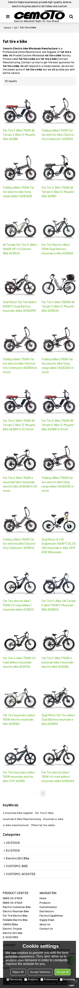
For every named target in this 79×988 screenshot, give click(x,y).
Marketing (69, 979)
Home (7, 27)
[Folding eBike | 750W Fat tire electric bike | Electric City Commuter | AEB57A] (59, 107)
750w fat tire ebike (43, 825)
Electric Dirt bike (12, 933)
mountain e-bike (53, 819)
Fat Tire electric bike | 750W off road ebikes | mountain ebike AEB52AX (58, 776)
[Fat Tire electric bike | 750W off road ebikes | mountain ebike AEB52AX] (59, 749)
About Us (45, 924)
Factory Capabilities (51, 915)
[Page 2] (43, 793)
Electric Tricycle (12, 928)
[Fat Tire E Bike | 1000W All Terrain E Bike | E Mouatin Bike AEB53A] (59, 278)
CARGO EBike (10, 924)
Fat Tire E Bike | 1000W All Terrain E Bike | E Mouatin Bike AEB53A (58, 306)
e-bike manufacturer (16, 825)
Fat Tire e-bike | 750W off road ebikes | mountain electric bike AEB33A (19, 662)
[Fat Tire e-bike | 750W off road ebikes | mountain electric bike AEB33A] (20, 635)
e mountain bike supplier (18, 812)
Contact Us (46, 928)
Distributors (47, 911)
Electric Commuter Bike (17, 907)
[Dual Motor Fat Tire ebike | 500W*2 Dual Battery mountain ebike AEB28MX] (20, 278)
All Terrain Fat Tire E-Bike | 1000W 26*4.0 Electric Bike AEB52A (20, 249)
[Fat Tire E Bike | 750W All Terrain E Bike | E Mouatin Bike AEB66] (20, 107)
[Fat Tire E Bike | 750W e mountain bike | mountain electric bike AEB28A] (59, 635)
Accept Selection (40, 972)
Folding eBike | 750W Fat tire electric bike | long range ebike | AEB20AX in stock (58, 365)
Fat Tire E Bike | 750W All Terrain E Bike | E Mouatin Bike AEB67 (58, 192)
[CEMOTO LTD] (39, 14)
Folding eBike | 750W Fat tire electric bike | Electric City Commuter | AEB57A (58, 134)
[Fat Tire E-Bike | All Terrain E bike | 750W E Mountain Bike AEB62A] (59, 577)
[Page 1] (36, 793)
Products (45, 902)
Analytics (33, 979)
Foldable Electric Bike (15, 919)
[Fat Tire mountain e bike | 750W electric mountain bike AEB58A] (20, 692)
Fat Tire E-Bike (44, 812)
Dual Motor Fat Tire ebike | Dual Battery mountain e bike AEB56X (58, 719)
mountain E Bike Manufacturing (22, 819)
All (15, 27)
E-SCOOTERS (10, 937)
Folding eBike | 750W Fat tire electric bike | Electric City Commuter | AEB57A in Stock (20, 365)
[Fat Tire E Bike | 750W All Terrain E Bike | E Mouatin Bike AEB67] (59, 164)
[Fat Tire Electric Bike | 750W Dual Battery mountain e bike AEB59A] (59, 221)
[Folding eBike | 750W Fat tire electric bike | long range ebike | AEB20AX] (20, 164)
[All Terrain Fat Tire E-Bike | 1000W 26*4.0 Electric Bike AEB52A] (20, 221)
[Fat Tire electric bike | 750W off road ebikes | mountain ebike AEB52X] (20, 577)
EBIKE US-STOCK (12, 898)
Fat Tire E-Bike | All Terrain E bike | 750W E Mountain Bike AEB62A (59, 605)
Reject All (18, 972)
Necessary (16, 979)
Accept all (62, 972)
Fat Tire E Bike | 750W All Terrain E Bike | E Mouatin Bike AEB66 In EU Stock (19, 425)
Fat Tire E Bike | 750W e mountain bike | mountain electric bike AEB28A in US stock (20, 484)
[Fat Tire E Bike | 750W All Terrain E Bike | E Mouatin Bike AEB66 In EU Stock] (20, 397)
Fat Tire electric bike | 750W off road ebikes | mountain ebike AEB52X (18, 605)
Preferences (51, 979)
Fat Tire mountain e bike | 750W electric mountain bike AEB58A (19, 719)
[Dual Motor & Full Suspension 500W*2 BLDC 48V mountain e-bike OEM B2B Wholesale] (59, 516)
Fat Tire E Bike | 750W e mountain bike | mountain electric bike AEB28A (58, 662)
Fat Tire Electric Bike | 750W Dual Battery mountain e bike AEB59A (57, 249)
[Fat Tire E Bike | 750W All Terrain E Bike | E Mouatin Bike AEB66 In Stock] (59, 397)
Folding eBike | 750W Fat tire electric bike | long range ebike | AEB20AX (18, 192)
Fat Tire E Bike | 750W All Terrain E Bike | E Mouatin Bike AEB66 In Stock (58, 425)
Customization (48, 907)
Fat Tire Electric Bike (15, 915)
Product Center (15, 893)
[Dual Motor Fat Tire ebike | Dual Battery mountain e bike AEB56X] (59, 692)
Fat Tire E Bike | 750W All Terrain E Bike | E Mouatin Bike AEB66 (19, 134)
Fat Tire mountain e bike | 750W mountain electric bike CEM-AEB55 (19, 776)
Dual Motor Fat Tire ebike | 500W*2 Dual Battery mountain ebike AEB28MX (19, 306)
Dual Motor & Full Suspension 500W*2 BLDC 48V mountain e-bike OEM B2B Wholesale (59, 545)
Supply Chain (47, 919)
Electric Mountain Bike (16, 911)
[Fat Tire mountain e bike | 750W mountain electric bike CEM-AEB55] (20, 749)
